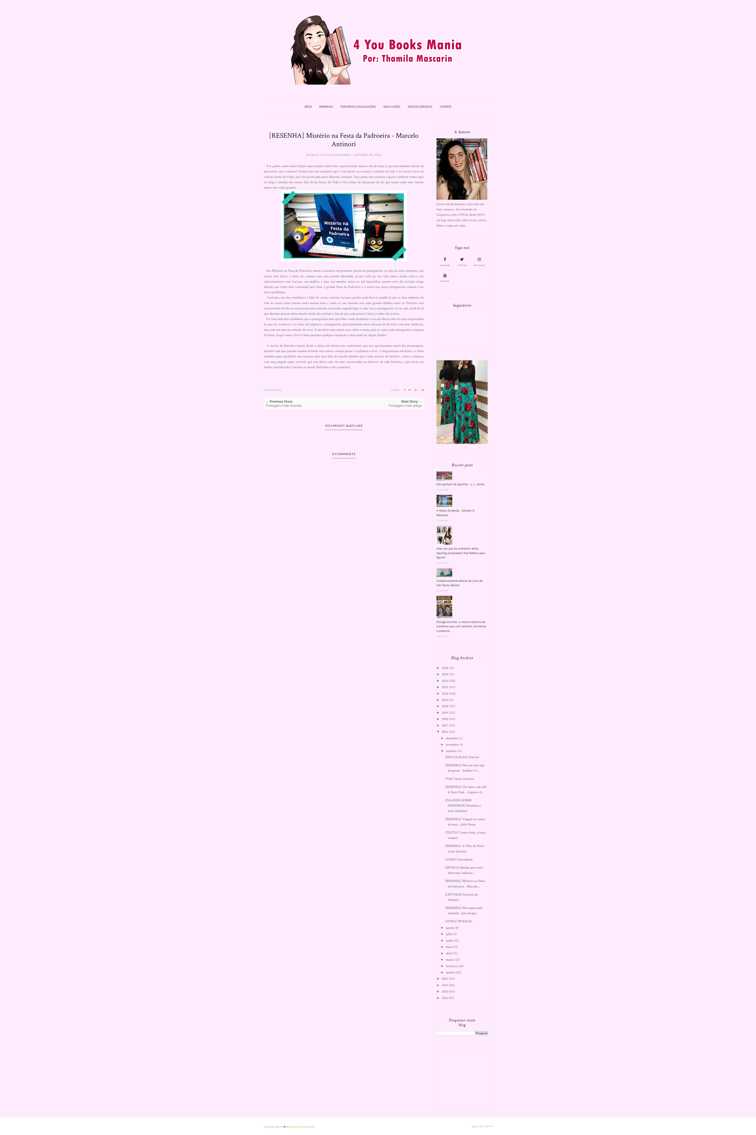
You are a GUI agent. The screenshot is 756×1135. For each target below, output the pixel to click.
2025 (445, 674)
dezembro (452, 738)
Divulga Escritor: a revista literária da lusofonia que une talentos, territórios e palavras (461, 626)
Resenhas (326, 106)
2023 (445, 687)
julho (449, 934)
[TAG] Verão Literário (459, 779)
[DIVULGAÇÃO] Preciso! (462, 757)
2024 (445, 681)
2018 (445, 719)
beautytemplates (302, 1126)
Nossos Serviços (420, 106)
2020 (445, 706)
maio (449, 947)
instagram (479, 265)
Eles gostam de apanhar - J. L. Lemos (460, 484)
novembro (452, 744)
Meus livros (392, 106)
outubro (451, 751)
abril (449, 953)
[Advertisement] (466, 1078)
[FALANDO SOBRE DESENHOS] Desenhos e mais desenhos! (463, 805)
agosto (450, 928)
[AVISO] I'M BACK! (458, 921)
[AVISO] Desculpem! (459, 859)
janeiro (450, 972)
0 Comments (272, 389)
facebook (445, 265)
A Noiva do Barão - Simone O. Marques (455, 513)
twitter (462, 265)
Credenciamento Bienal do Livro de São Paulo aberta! (459, 583)
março (450, 960)
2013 (445, 991)
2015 (445, 979)
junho (450, 940)
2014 (445, 985)
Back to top (481, 1126)
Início (308, 106)
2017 (445, 725)
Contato (445, 106)
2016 (445, 732)
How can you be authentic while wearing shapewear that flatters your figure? (460, 553)
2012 (445, 998)
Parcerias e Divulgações (358, 106)
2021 (445, 700)
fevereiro (452, 966)
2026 (445, 668)
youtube (444, 281)
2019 (445, 713)
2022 (445, 693)
